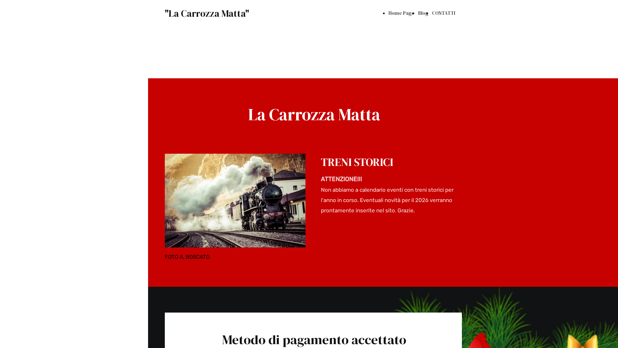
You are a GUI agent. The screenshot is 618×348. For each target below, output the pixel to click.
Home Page (401, 13)
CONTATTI (443, 13)
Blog (423, 13)
